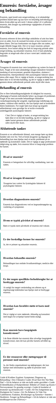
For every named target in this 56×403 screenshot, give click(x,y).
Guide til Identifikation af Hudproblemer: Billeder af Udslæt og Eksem (27, 383)
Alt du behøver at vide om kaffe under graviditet (26, 382)
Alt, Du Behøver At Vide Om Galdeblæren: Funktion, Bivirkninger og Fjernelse (23, 393)
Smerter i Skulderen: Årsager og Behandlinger (26, 395)
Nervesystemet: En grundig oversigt (15, 387)
